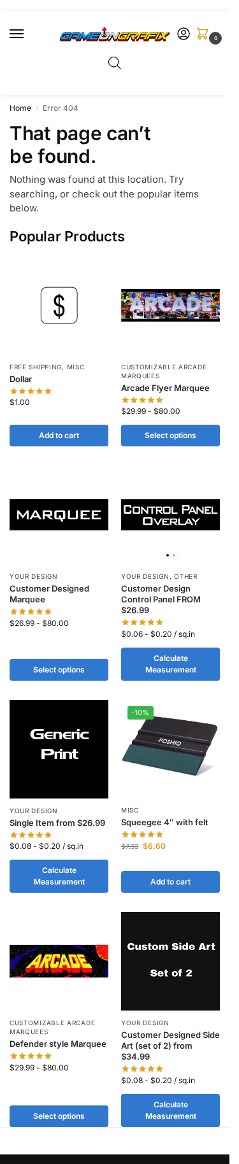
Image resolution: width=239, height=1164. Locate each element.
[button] (205, 34)
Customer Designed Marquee (49, 593)
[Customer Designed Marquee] (59, 514)
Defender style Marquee (58, 1044)
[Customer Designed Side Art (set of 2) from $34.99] (170, 961)
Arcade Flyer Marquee (165, 388)
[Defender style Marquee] (59, 961)
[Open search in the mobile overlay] (114, 63)
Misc (76, 367)
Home (20, 108)
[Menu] (29, 34)
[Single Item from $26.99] (59, 749)
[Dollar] (59, 305)
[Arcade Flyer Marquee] (170, 305)
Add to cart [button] (59, 435)
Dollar (21, 379)
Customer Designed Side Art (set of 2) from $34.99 (170, 1045)
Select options (170, 435)
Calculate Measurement (170, 663)
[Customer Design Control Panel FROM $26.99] (170, 514)
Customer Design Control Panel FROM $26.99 (161, 599)
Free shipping (36, 367)
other (186, 576)
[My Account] (183, 34)
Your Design (34, 576)
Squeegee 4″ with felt (164, 822)
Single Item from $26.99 (57, 823)
